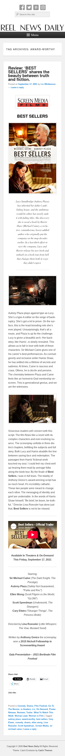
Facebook (22, 7)
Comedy (22, 706)
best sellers (41, 719)
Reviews (21, 712)
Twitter (29, 7)
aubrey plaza (14, 719)
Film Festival (40, 706)
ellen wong (37, 722)
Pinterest (36, 7)
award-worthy (28, 719)
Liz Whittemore (48, 84)
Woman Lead (21, 716)
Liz (33, 709)
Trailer (29, 712)
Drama (30, 706)
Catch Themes (45, 750)
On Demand (42, 709)
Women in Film (36, 716)
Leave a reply (17, 87)
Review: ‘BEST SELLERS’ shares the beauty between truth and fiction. (28, 73)
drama (27, 722)
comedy (19, 722)
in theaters (26, 709)
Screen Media (42, 726)
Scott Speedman (26, 726)
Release (12, 712)
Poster (52, 709)
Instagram (43, 7)
